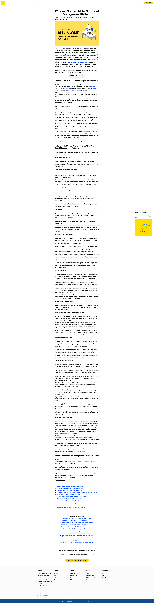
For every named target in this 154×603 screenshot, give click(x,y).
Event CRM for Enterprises (43, 583)
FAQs (55, 577)
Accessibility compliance (91, 582)
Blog (60, 17)
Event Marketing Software (43, 585)
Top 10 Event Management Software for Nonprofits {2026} (75, 533)
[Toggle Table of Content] (81, 76)
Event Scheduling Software (43, 575)
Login (140, 2)
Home (56, 17)
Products (9, 2)
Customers (24, 2)
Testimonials (56, 579)
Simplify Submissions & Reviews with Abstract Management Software (81, 590)
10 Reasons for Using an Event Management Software (74, 531)
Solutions (31, 2)
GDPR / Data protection (91, 577)
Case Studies (17, 2)
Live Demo (69, 601)
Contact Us (56, 584)
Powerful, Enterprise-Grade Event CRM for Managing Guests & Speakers (49, 593)
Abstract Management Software (44, 573)
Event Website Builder (75, 593)
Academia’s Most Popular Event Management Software (75, 529)
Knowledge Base (73, 575)
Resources (44, 2)
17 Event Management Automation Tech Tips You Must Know (76, 518)
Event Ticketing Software (43, 577)
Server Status (73, 584)
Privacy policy (89, 573)
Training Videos (73, 577)
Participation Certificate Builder (91, 593)
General (70, 542)
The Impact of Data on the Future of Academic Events (74, 520)
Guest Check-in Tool (101, 593)
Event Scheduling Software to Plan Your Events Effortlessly (104, 590)
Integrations (104, 577)
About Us (56, 573)
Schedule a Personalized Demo (77, 560)
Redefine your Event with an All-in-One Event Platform (74, 524)
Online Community (67, 593)
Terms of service (90, 575)
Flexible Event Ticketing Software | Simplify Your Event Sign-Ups (57, 590)
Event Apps (39, 595)
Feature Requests (74, 582)
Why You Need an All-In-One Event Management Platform (77, 12)
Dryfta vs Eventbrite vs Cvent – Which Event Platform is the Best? (77, 526)
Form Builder (82, 593)
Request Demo (148, 2)
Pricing (37, 2)
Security (88, 579)
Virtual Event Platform (41, 590)
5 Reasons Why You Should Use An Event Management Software (77, 522)
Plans (55, 575)
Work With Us (57, 582)
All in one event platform (77, 542)
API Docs (72, 579)
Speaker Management (110, 593)
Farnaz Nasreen (63, 542)
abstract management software (63, 55)
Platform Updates (74, 573)
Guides (104, 575)
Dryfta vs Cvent (45, 595)
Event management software (70, 17)
